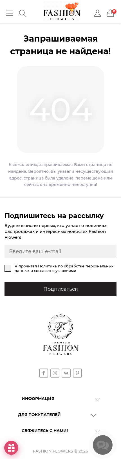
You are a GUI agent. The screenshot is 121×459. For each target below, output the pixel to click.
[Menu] (10, 13)
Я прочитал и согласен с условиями (64, 268)
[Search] (22, 13)
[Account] (97, 13)
